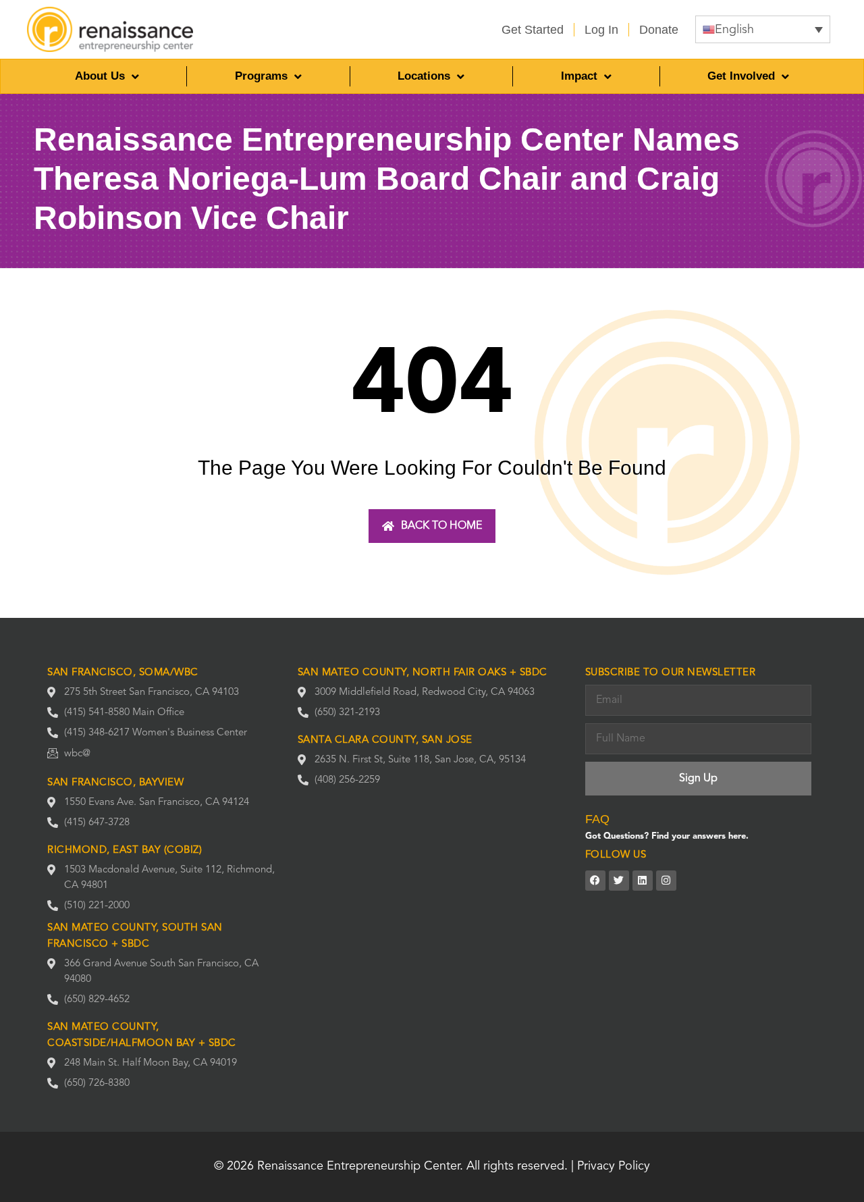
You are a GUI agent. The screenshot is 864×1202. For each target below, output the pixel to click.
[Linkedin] (642, 880)
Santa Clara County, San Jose (385, 740)
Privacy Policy (613, 1166)
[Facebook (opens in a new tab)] (595, 880)
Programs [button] (261, 76)
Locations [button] (424, 76)
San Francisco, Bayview (115, 783)
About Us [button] (100, 76)
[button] (762, 29)
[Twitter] (619, 880)
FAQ (597, 819)
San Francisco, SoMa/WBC (122, 673)
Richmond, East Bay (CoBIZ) (124, 850)
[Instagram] (666, 880)
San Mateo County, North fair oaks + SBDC (422, 673)
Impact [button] (579, 76)
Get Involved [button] (741, 76)
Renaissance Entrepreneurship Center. (360, 1166)
